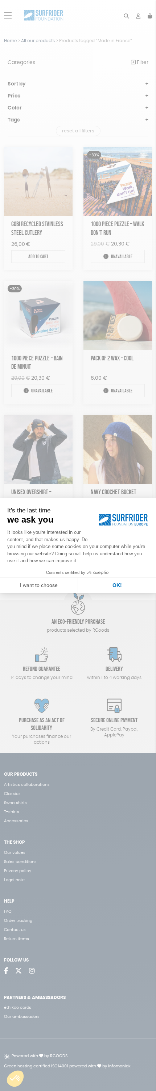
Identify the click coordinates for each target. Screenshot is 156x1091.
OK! (117, 585)
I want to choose (39, 585)
